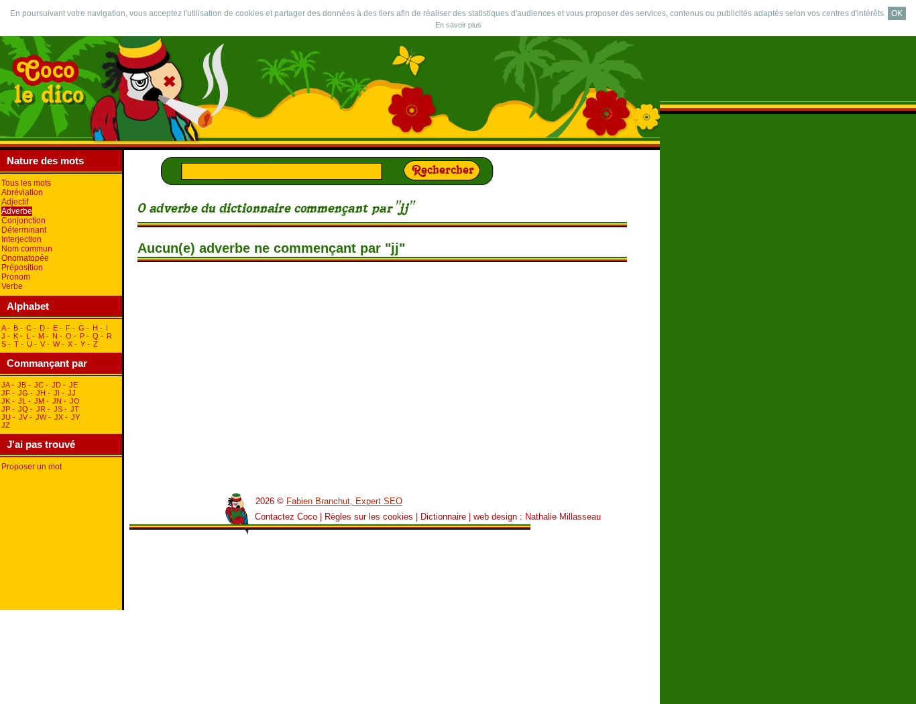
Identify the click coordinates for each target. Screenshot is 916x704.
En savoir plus (458, 25)
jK (5, 401)
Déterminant (23, 230)
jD (56, 385)
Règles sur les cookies (369, 517)
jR (41, 409)
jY (75, 417)
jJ (72, 393)
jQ (23, 409)
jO (75, 401)
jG (23, 393)
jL (22, 401)
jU (6, 417)
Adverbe (16, 211)
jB (21, 385)
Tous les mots (26, 183)
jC (39, 385)
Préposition (22, 267)
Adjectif (14, 202)
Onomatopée (25, 258)
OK (897, 13)
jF (5, 393)
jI (57, 393)
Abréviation (22, 192)
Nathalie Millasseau (563, 517)
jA (5, 385)
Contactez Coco (286, 517)
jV (23, 417)
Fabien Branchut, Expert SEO (344, 501)
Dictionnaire (443, 517)
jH (41, 393)
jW (41, 417)
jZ (5, 425)
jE (73, 385)
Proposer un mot (31, 466)
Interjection (21, 239)
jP (5, 409)
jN (57, 401)
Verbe (12, 286)
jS (58, 409)
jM (39, 401)
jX (58, 417)
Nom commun (26, 248)
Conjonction (23, 220)
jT (74, 409)
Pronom (15, 277)
